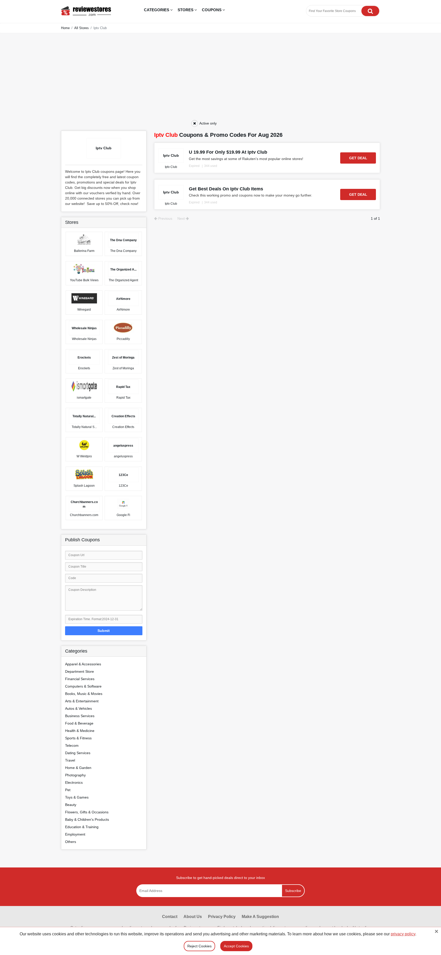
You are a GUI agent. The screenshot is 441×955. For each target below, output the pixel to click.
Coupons (212, 10)
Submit (103, 631)
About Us (192, 916)
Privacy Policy (222, 916)
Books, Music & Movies (83, 694)
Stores (186, 10)
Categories (157, 10)
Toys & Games (77, 797)
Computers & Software (83, 686)
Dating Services (77, 753)
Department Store (79, 671)
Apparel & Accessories (83, 664)
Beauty (70, 805)
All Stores (81, 28)
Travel (70, 760)
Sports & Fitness (78, 738)
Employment (75, 834)
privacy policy (403, 934)
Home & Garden (78, 768)
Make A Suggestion (260, 916)
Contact (169, 916)
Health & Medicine (79, 731)
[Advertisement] (220, 80)
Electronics (74, 782)
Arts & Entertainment (82, 701)
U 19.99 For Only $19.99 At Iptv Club (228, 152)
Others (70, 842)
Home (65, 28)
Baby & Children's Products (87, 819)
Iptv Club (171, 167)
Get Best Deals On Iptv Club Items (226, 188)
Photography (75, 775)
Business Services (79, 716)
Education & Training (82, 827)
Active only (208, 123)
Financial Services (79, 679)
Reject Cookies (199, 946)
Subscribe (293, 891)
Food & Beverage (79, 723)
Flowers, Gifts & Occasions (86, 812)
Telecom (72, 745)
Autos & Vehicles (78, 708)
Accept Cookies (236, 946)
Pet (67, 790)
